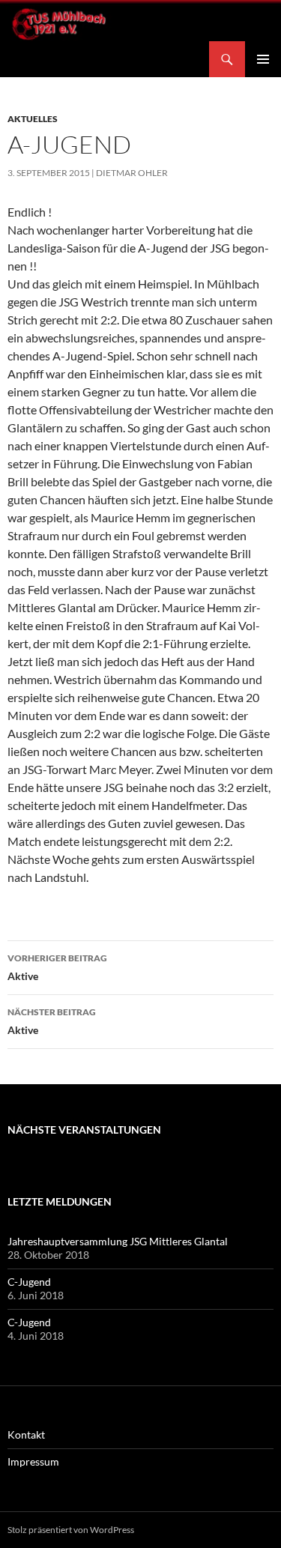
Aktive (57, 967)
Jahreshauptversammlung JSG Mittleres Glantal (117, 1241)
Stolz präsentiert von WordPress (70, 1529)
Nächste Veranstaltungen (84, 1129)
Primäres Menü (263, 59)
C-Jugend (29, 1281)
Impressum (33, 1461)
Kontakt (26, 1434)
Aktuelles (32, 118)
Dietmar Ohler (132, 172)
